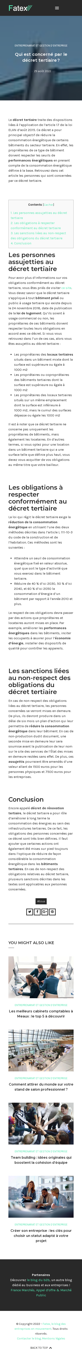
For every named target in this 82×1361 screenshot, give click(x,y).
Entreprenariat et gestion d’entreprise (41, 45)
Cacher (48, 204)
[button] (57, 8)
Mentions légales (53, 1338)
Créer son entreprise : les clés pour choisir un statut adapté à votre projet (41, 1236)
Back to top (39, 1348)
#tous (41, 901)
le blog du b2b (38, 1280)
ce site (66, 288)
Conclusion (21, 243)
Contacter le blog (29, 1338)
